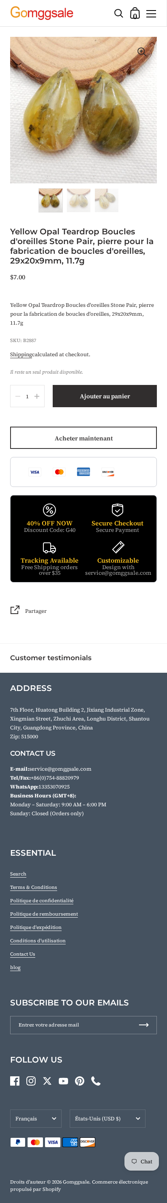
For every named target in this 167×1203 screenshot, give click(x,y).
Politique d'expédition (36, 927)
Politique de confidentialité (41, 900)
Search (18, 874)
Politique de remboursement (44, 914)
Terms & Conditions (33, 887)
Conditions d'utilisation (38, 940)
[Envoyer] (144, 1025)
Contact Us (22, 954)
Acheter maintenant (84, 438)
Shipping (21, 354)
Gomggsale (76, 1182)
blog (15, 967)
